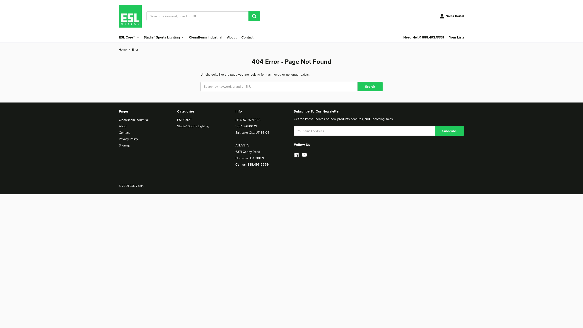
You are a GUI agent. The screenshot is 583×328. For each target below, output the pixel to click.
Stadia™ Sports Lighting (193, 126)
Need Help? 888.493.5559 (423, 37)
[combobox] (203, 16)
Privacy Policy (128, 139)
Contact (247, 37)
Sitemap (124, 145)
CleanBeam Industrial (205, 37)
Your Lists (456, 37)
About (232, 37)
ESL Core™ (184, 120)
